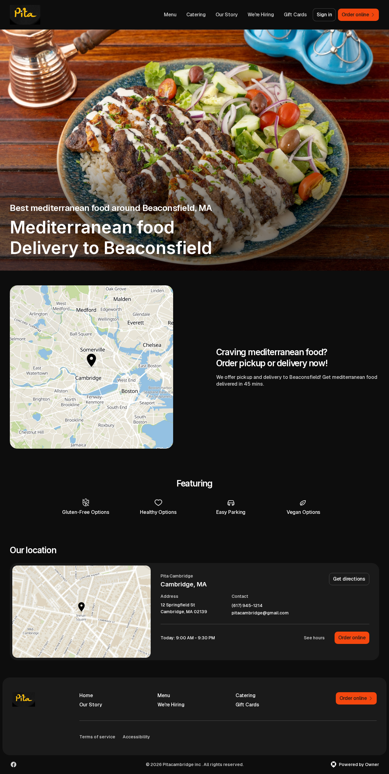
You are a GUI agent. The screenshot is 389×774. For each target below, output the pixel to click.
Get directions (349, 579)
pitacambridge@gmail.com (260, 613)
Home (86, 695)
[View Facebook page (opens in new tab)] (13, 764)
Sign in (324, 14)
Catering (196, 14)
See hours (314, 638)
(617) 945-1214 (247, 606)
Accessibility (136, 737)
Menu (170, 14)
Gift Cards (295, 14)
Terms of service (97, 737)
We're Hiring (261, 14)
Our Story (227, 14)
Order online (352, 637)
